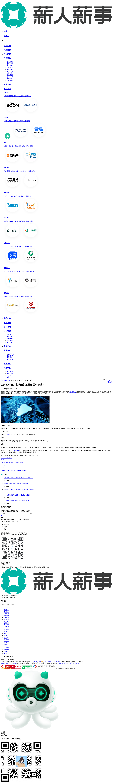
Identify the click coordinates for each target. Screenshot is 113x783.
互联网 (5, 631)
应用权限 (14, 663)
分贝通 (59, 663)
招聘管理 (6, 613)
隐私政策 (3, 663)
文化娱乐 (6, 642)
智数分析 (6, 623)
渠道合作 (6, 651)
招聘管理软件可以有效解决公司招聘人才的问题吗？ (19, 489)
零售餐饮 (6, 635)
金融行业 (6, 644)
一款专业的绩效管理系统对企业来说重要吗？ (16, 500)
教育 (5, 633)
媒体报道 (6, 653)
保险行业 (6, 641)
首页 (2, 380)
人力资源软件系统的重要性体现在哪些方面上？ (17, 495)
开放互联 (6, 621)
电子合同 (6, 625)
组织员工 (6, 610)
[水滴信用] (27, 668)
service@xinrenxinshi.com (7, 607)
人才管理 (6, 626)
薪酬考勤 (6, 612)
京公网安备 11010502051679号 (51, 661)
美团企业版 (65, 663)
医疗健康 (6, 637)
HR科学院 (7, 380)
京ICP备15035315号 (35, 661)
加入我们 (6, 649)
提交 (2, 515)
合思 (77, 663)
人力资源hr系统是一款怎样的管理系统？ (16, 483)
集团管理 (6, 619)
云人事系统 (72, 392)
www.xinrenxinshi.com (6, 458)
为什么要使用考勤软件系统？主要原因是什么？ (18, 478)
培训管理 (6, 617)
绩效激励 (6, 615)
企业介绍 (6, 647)
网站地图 (8, 663)
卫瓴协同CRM (72, 663)
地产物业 (6, 639)
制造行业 (6, 629)
